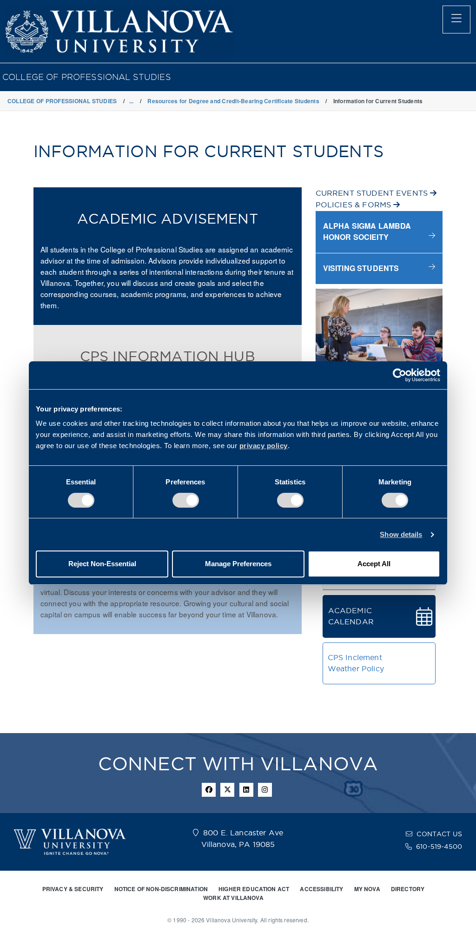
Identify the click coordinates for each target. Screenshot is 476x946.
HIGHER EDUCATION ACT (253, 889)
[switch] (185, 500)
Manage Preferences (238, 564)
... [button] (131, 101)
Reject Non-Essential (102, 564)
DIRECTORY (407, 889)
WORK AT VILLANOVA (233, 897)
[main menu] (456, 19)
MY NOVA (367, 889)
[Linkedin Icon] (246, 790)
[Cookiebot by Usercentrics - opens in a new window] (399, 375)
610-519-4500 (439, 846)
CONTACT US (439, 834)
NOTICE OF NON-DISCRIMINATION (161, 889)
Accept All (373, 564)
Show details (401, 534)
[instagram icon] (265, 790)
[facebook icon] (209, 790)
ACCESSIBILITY (321, 889)
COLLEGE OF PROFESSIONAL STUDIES (86, 77)
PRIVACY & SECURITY (73, 889)
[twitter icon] (227, 790)
